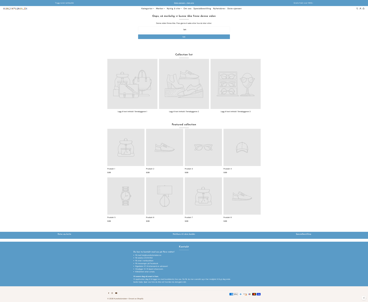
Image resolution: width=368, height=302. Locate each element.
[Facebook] (108, 293)
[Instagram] (112, 293)
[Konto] (360, 8)
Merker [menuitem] (159, 8)
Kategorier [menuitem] (147, 8)
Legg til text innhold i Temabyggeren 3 (236, 111)
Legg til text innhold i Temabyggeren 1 (132, 111)
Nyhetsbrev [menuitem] (219, 8)
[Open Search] (357, 8)
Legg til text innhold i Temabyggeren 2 (184, 111)
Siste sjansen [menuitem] (234, 8)
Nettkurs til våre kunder (184, 234)
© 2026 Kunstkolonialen (117, 298)
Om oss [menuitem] (188, 8)
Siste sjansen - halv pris (64, 3)
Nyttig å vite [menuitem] (173, 8)
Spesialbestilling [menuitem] (202, 8)
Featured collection (184, 124)
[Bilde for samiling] (132, 84)
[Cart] (363, 8)
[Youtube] (116, 293)
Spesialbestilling (303, 234)
